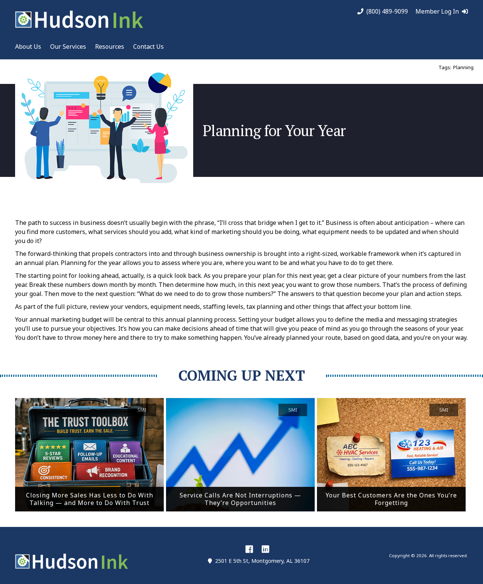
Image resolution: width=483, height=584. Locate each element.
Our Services (68, 46)
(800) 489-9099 (387, 11)
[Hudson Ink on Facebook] (249, 549)
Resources (109, 46)
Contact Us (148, 46)
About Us (28, 46)
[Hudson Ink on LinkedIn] (265, 549)
